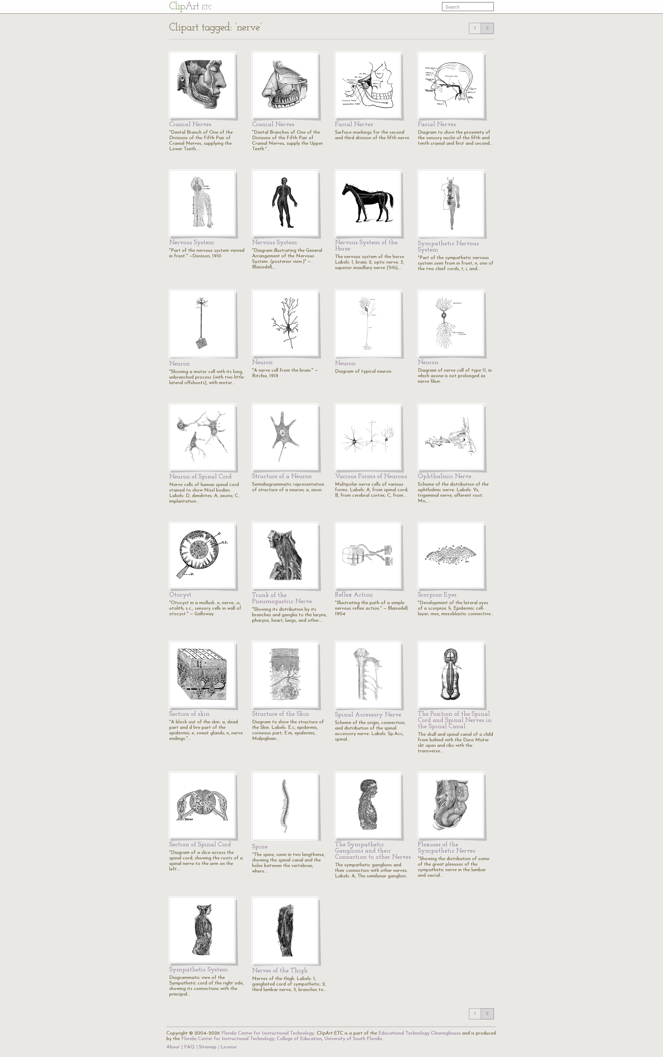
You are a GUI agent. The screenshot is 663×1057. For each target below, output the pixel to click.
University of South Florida (353, 1038)
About (173, 1047)
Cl (190, 6)
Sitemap (208, 1047)
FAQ (189, 1047)
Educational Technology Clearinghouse (419, 1033)
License (229, 1047)
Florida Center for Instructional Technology (267, 1033)
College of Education (299, 1038)
